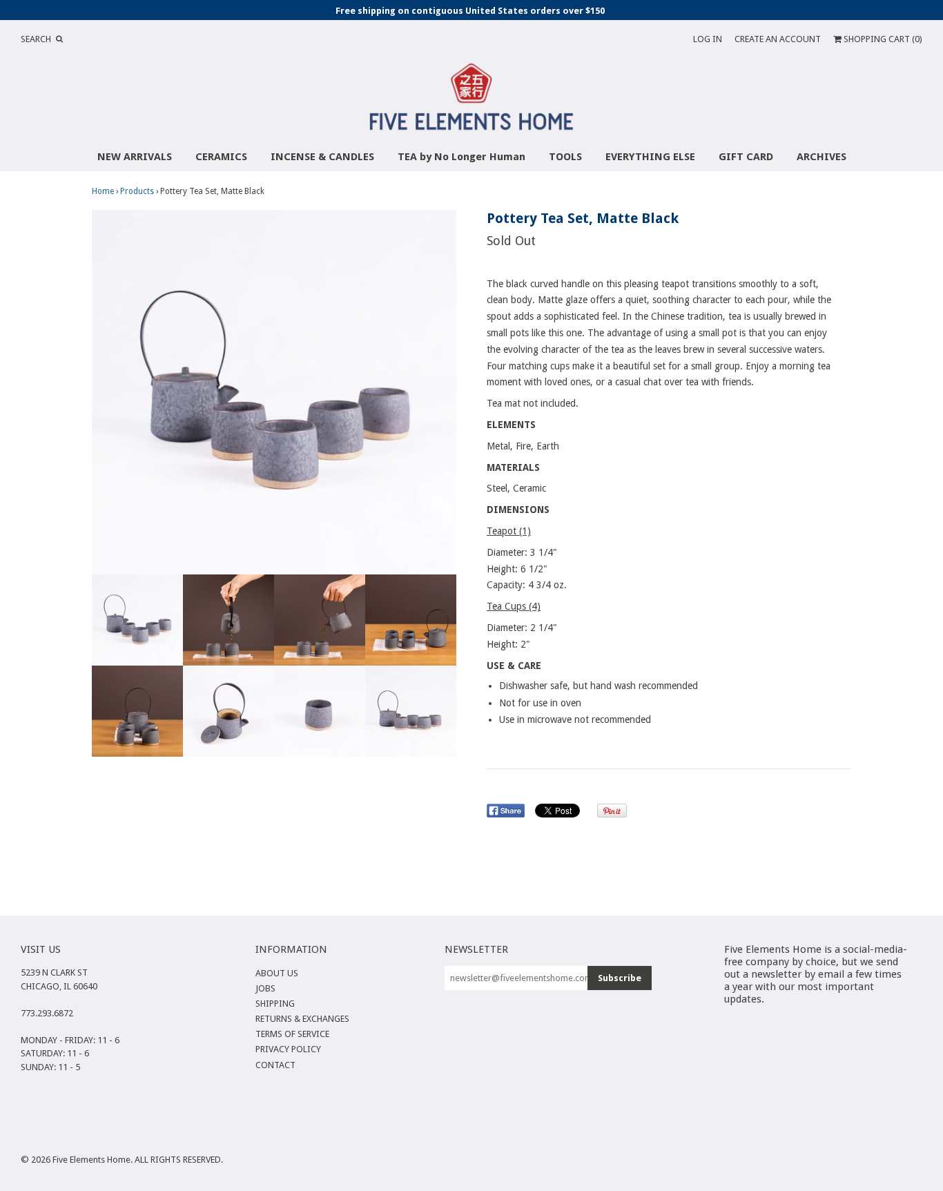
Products (137, 191)
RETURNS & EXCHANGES (302, 1019)
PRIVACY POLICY (288, 1049)
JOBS (265, 988)
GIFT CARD (746, 157)
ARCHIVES (821, 157)
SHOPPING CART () (882, 39)
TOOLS (565, 157)
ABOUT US (276, 973)
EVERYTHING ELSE (650, 157)
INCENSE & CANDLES (322, 157)
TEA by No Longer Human (461, 157)
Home (103, 191)
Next (442, 392)
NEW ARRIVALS (134, 157)
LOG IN (707, 39)
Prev (105, 392)
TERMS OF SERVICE (292, 1034)
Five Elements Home (91, 1159)
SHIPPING (275, 1003)
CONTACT (275, 1065)
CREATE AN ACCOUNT (778, 39)
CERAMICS (221, 157)
